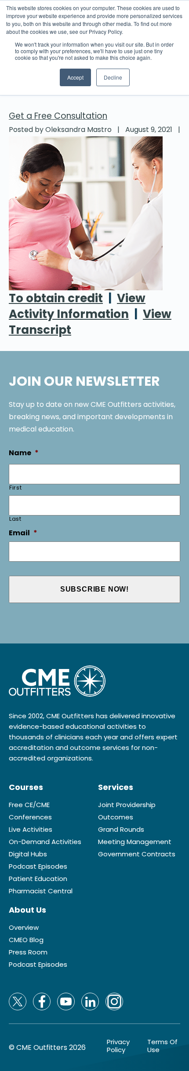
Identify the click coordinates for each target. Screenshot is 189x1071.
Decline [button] (113, 77)
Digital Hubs (28, 854)
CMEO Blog (26, 940)
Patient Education (38, 879)
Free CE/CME (29, 805)
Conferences (30, 817)
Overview (24, 928)
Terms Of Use (162, 1046)
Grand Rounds (121, 829)
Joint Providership (127, 805)
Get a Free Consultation (58, 116)
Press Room (28, 952)
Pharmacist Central (41, 891)
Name (24, 453)
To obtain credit (56, 298)
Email (23, 533)
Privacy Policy (118, 1046)
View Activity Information (77, 306)
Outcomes (115, 817)
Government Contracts (136, 854)
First (15, 487)
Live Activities (30, 829)
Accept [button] (75, 77)
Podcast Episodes (38, 866)
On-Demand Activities (45, 842)
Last (15, 519)
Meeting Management (134, 842)
